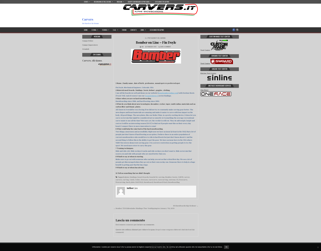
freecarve (183, 180)
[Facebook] (233, 29)
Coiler (137, 180)
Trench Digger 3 (152, 96)
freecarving (120, 182)
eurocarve (153, 180)
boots (175, 177)
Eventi (86, 2)
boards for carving (157, 177)
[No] (318, 247)
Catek (132, 180)
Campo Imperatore (90, 45)
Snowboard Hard (160, 182)
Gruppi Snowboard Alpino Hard (138, 2)
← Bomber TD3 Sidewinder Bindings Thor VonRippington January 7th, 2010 (144, 208)
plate (133, 182)
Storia (94, 30)
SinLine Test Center (208, 73)
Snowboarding (174, 182)
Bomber (168, 177)
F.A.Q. (114, 30)
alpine (126, 177)
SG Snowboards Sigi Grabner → (185, 206)
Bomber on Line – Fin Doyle (156, 42)
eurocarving (163, 180)
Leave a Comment (165, 47)
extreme (172, 180)
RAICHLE (139, 182)
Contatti (133, 30)
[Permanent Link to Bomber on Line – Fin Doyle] (156, 56)
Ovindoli (85, 49)
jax (143, 47)
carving (126, 180)
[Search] (237, 29)
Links (142, 30)
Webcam (119, 2)
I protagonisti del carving (156, 38)
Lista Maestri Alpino (162, 2)
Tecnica (104, 30)
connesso (129, 225)
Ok (226, 247)
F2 (177, 180)
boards (146, 177)
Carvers (87, 19)
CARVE (180, 177)
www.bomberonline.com (168, 93)
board (140, 177)
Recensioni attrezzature (102, 2)
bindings (133, 177)
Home (86, 30)
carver (187, 177)
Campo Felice (87, 41)
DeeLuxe (144, 180)
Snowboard (148, 182)
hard (128, 182)
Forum (124, 30)
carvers (119, 180)
